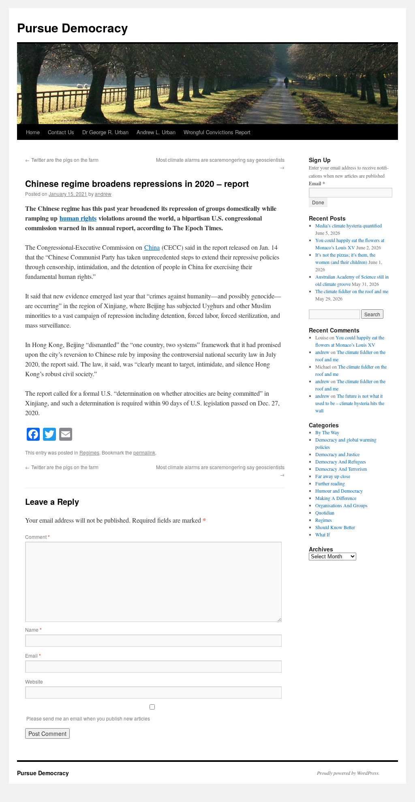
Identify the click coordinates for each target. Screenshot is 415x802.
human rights (78, 218)
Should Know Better (335, 527)
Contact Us (61, 132)
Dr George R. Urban (105, 132)
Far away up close (332, 476)
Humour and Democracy (339, 490)
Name (33, 629)
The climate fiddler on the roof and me (351, 291)
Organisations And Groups (341, 505)
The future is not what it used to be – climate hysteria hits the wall (349, 403)
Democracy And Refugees (340, 461)
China (152, 247)
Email (33, 655)
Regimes (89, 452)
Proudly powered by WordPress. (348, 773)
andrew (103, 193)
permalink (144, 452)
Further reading (330, 483)
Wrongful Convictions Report (217, 132)
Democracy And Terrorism (341, 468)
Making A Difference (335, 498)
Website (34, 681)
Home (33, 132)
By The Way (327, 432)
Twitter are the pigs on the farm (61, 159)
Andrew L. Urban (156, 132)
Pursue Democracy (72, 27)
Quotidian (324, 512)
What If (322, 534)
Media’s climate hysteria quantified (348, 225)
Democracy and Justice (337, 454)
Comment (37, 536)
